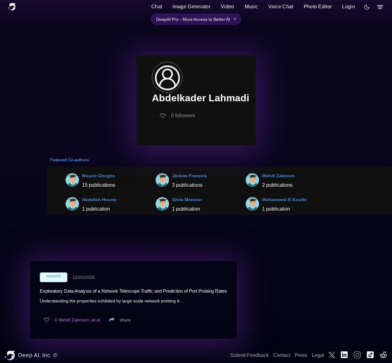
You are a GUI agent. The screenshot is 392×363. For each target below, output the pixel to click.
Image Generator (191, 6)
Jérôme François (189, 175)
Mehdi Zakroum (278, 175)
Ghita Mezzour (187, 199)
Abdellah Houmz (99, 199)
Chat (156, 6)
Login (348, 6)
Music (251, 6)
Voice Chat (280, 6)
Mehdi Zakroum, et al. (79, 319)
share (125, 319)
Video (227, 6)
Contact (281, 355)
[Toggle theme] (367, 7)
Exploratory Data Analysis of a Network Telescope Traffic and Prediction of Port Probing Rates (133, 291)
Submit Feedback (249, 355)
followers (183, 115)
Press (301, 355)
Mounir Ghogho (98, 175)
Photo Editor (318, 6)
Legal (318, 355)
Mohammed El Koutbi (284, 199)
